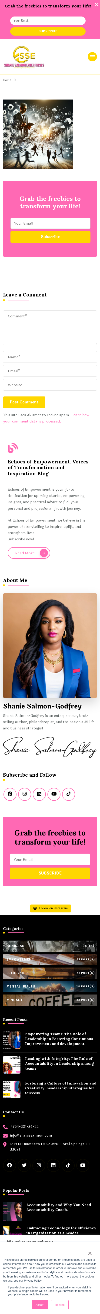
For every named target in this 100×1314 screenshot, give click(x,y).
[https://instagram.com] (24, 794)
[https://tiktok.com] (68, 794)
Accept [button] (40, 1305)
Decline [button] (60, 1305)
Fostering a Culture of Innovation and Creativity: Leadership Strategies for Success (60, 1088)
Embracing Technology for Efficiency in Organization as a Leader (61, 1230)
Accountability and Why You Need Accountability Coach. (58, 1207)
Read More (25, 553)
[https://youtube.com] (53, 794)
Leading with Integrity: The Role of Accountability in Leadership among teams (59, 1063)
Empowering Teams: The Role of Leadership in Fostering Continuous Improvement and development (59, 1038)
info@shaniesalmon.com (31, 1135)
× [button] (90, 1251)
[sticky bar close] (96, 4)
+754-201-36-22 (24, 1126)
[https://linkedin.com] (39, 794)
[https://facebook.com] (10, 794)
